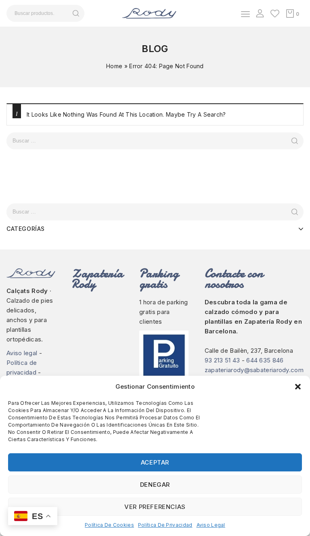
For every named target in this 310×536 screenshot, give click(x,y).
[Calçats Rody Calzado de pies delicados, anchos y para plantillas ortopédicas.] (149, 12)
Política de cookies (109, 525)
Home (114, 66)
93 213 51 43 (222, 360)
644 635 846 (264, 360)
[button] (298, 387)
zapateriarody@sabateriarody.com (254, 370)
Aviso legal (211, 525)
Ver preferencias (155, 507)
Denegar (155, 484)
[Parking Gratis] (164, 362)
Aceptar (155, 462)
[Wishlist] (275, 13)
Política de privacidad (165, 525)
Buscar (75, 13)
